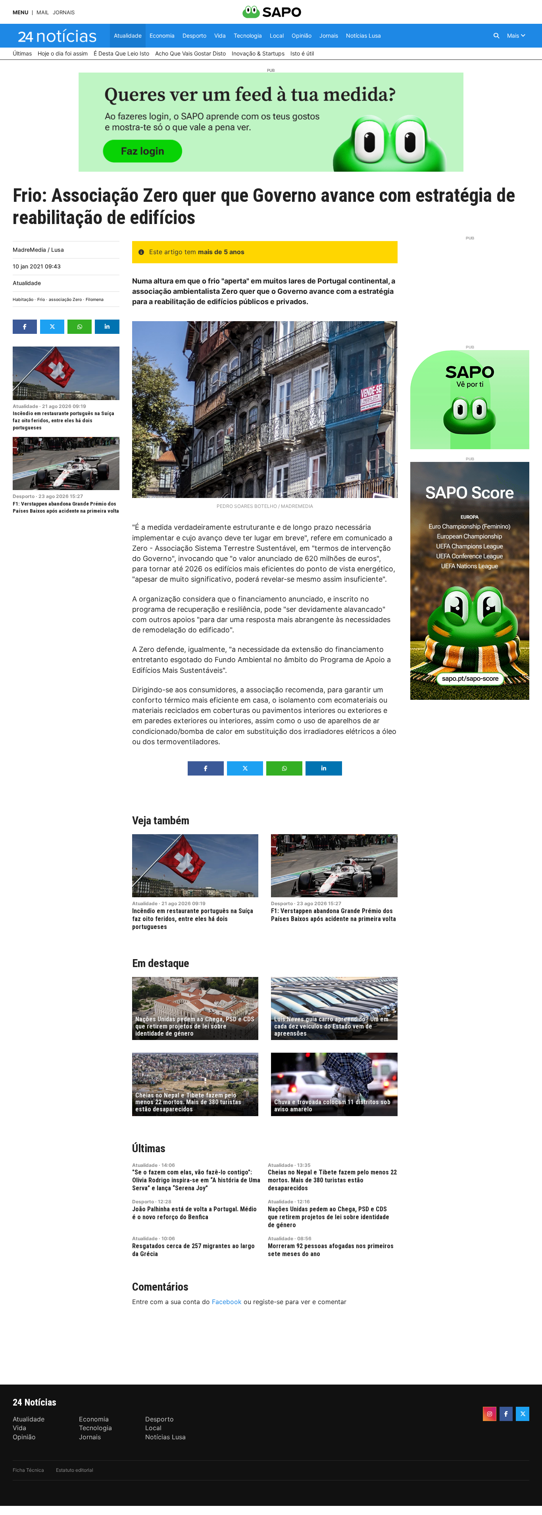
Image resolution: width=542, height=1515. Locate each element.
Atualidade (27, 283)
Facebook (227, 1302)
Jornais (64, 12)
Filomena (95, 299)
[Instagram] (489, 1414)
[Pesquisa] (496, 36)
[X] (522, 1414)
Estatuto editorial (74, 1470)
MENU (20, 12)
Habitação (23, 299)
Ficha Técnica (28, 1470)
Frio (41, 299)
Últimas (148, 1148)
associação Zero (65, 299)
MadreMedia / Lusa (38, 249)
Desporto (24, 496)
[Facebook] (506, 1414)
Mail (43, 12)
